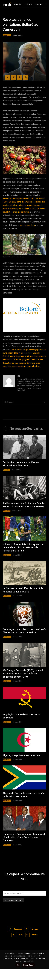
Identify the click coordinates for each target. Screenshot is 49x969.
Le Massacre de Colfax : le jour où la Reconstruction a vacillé (23, 590)
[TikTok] (13, 935)
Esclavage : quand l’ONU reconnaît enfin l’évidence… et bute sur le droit (24, 631)
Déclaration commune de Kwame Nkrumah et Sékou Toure (21, 463)
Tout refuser (28, 965)
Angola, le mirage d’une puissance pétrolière (21, 716)
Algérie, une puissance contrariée (21, 755)
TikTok (20, 934)
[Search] (43, 402)
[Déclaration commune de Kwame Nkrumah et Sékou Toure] (24, 447)
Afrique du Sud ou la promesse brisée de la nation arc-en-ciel (24, 794)
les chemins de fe (27, 225)
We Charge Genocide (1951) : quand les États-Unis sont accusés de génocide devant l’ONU (23, 673)
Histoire (6, 470)
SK (19, 376)
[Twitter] (13, 77)
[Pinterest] (19, 77)
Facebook (18, 929)
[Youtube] (27, 935)
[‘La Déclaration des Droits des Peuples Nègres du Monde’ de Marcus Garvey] (24, 488)
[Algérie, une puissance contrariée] (24, 740)
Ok (18, 965)
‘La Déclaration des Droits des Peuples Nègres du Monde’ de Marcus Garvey (24, 504)
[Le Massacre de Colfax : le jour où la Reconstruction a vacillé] (24, 573)
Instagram (34, 929)
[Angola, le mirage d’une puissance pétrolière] (24, 699)
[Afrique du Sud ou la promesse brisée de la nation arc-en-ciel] (24, 777)
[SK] (9, 383)
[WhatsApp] (25, 77)
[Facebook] (7, 77)
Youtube (34, 934)
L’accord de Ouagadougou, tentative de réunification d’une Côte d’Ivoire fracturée (24, 837)
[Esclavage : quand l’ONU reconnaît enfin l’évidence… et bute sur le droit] (24, 614)
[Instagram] (27, 929)
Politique (6, 35)
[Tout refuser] (45, 959)
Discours (6, 511)
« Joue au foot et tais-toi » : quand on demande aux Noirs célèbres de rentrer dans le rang (23, 547)
